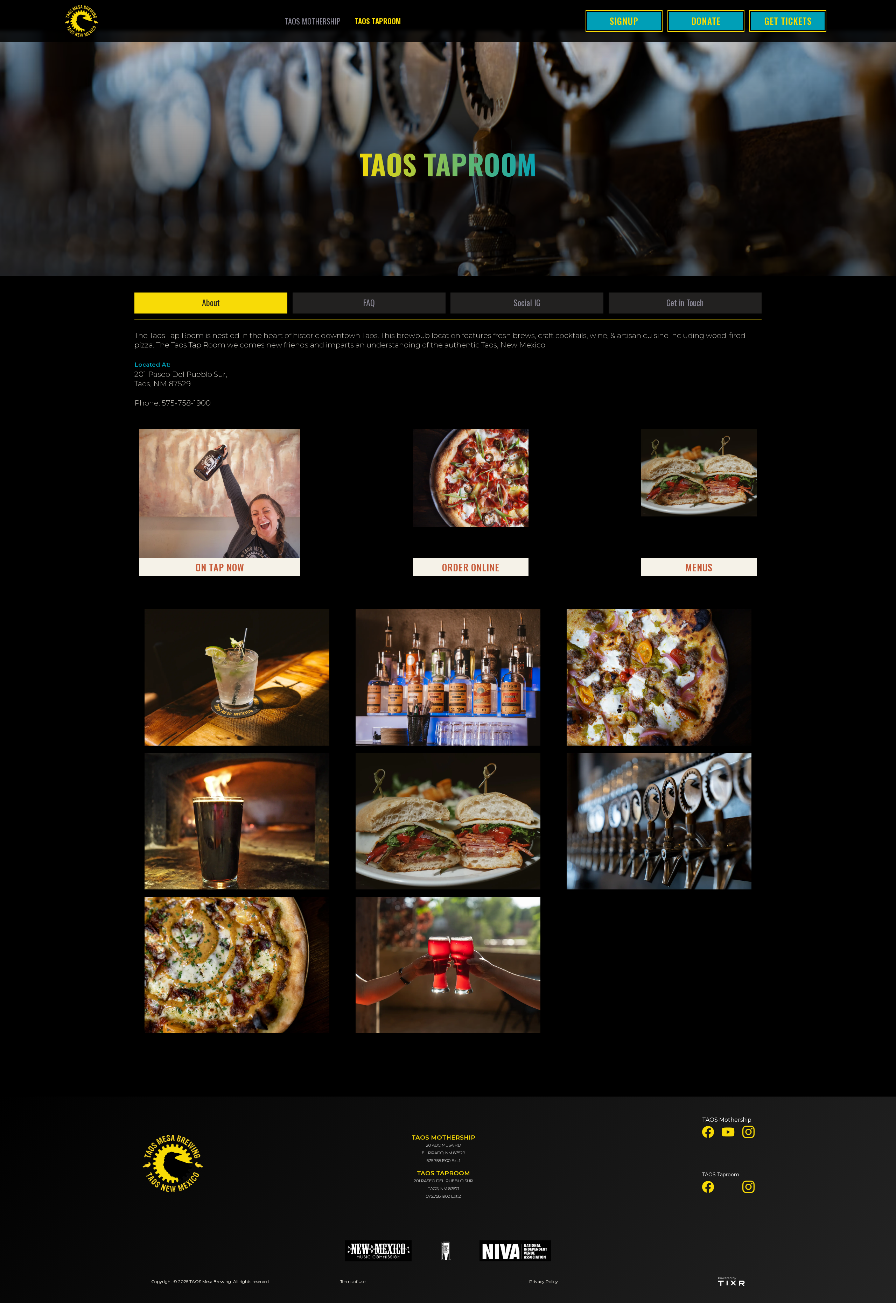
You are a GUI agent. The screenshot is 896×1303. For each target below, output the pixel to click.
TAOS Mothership (726, 1120)
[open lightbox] (237, 677)
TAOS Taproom (720, 1174)
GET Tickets (788, 20)
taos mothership (313, 21)
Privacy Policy (543, 1281)
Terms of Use (352, 1281)
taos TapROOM (378, 20)
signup (624, 20)
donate (706, 20)
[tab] (210, 303)
